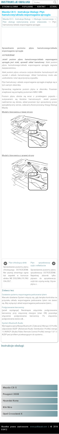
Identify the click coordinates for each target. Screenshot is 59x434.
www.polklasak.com (38, 427)
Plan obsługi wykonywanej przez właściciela (25, 22)
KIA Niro (7, 407)
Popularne (27, 7)
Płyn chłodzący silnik (18, 263)
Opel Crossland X (13, 413)
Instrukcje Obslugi (15, 2)
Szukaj (53, 7)
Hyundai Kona (11, 400)
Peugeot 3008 (11, 394)
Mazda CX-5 (10, 387)
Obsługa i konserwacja (43, 19)
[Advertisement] (29, 36)
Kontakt (41, 7)
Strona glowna (10, 7)
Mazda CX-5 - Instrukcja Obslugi (17, 19)
